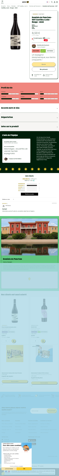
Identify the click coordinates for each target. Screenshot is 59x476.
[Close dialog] (56, 219)
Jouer (43, 249)
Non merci (43, 253)
